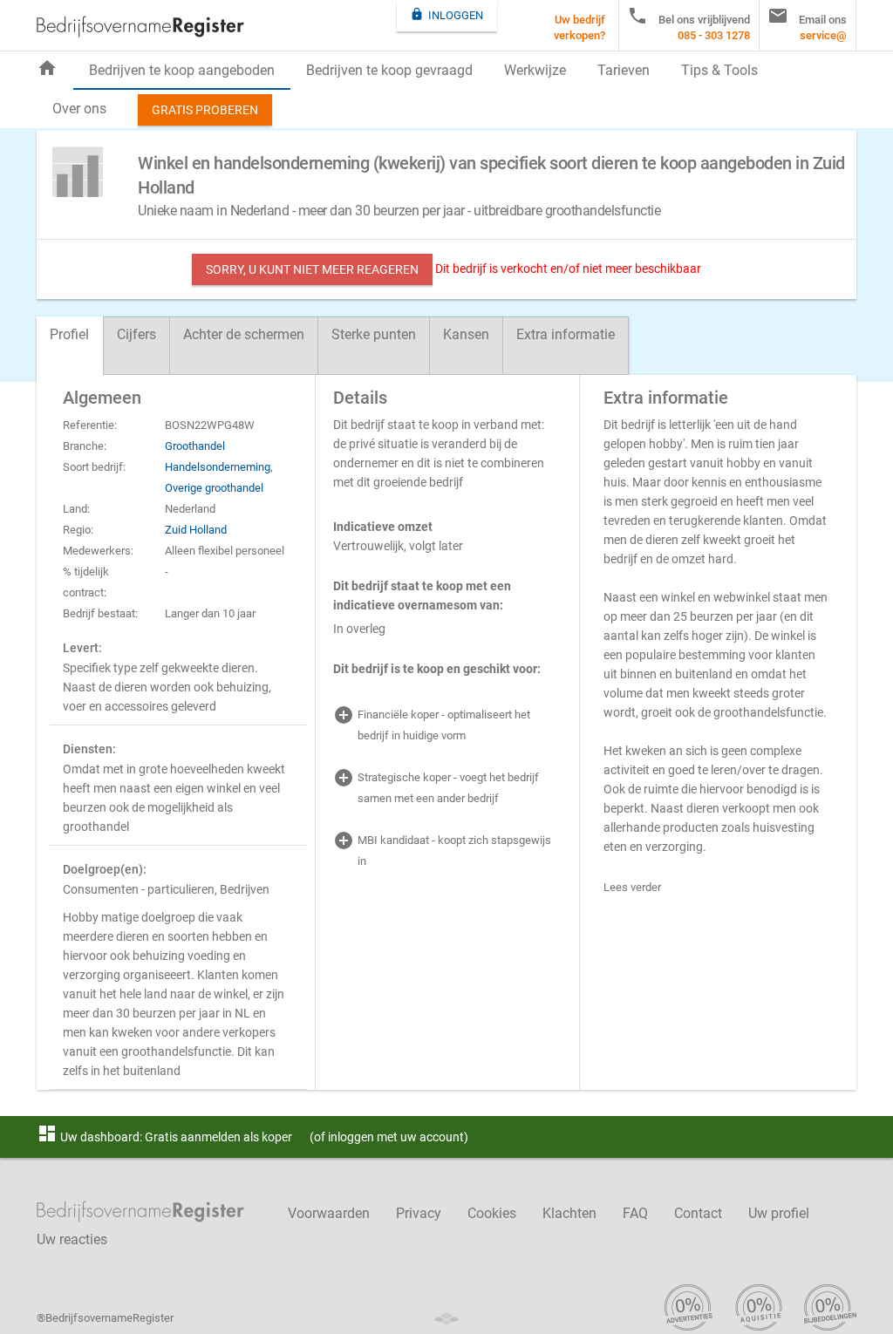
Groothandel (195, 446)
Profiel (69, 334)
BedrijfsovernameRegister (140, 26)
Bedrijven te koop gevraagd (389, 70)
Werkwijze (535, 70)
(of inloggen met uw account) (389, 1137)
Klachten (569, 1213)
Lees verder (632, 887)
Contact (698, 1213)
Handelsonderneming (217, 466)
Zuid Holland (196, 529)
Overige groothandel (214, 487)
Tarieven (623, 70)
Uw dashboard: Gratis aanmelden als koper (164, 1137)
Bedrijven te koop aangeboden (182, 70)
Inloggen (446, 14)
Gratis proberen (205, 110)
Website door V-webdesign (446, 1318)
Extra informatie (565, 334)
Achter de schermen (243, 334)
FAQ (635, 1213)
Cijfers (136, 334)
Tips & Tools (719, 70)
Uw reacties (72, 1239)
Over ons (79, 108)
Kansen (466, 334)
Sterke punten (373, 334)
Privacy (418, 1213)
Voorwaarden (329, 1213)
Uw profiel (778, 1213)
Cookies (491, 1213)
